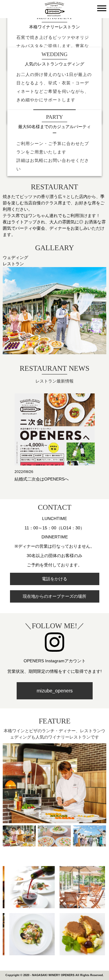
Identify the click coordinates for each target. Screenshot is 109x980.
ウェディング (15, 257)
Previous (7, 426)
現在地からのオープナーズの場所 (54, 596)
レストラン (13, 263)
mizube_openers (55, 690)
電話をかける (54, 578)
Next (101, 426)
